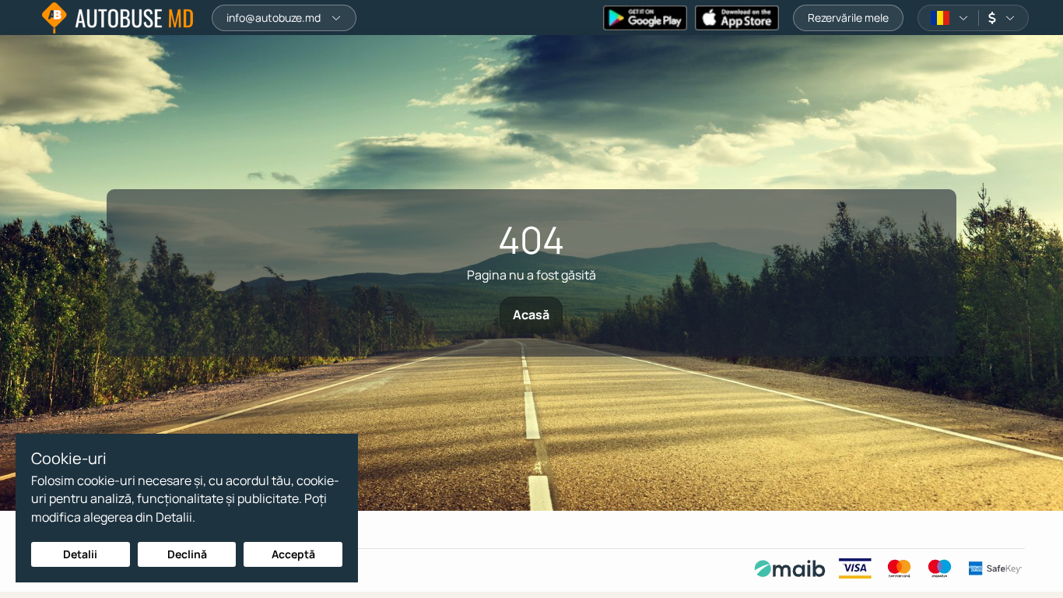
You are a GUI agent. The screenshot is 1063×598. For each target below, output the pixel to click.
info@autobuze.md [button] (273, 17)
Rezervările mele (848, 17)
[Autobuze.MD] (117, 17)
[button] (950, 18)
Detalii (80, 554)
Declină (187, 554)
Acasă (531, 314)
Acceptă (293, 554)
